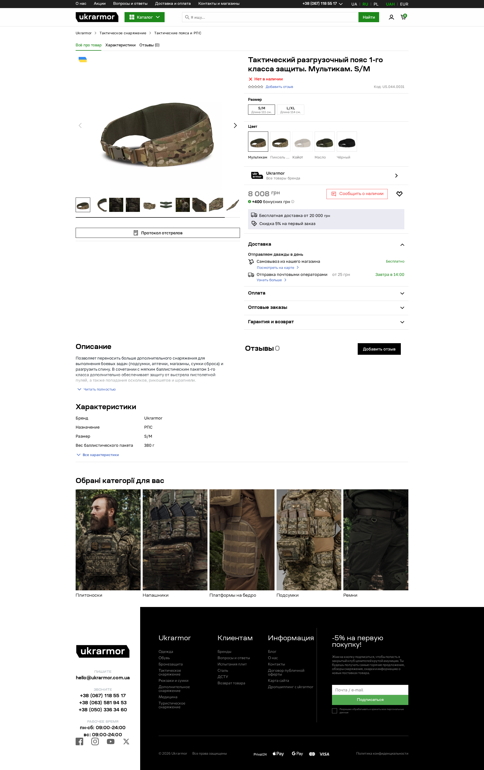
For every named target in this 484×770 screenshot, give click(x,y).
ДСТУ (223, 677)
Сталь (223, 670)
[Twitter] (126, 742)
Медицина (168, 697)
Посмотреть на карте (275, 267)
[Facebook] (79, 742)
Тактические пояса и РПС (177, 33)
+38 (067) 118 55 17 (103, 696)
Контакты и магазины (218, 4)
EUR (404, 4)
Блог (272, 651)
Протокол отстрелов (162, 232)
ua (354, 4)
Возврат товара (231, 683)
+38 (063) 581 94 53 (103, 703)
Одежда (166, 651)
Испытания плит (232, 664)
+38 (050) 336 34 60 (103, 710)
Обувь (164, 658)
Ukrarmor (84, 33)
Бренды (224, 651)
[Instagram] (95, 742)
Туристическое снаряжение (172, 705)
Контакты (276, 664)
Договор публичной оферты (286, 672)
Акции (100, 4)
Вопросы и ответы (130, 4)
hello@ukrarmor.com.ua (103, 678)
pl (376, 4)
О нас (81, 4)
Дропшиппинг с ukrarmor (290, 687)
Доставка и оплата (173, 4)
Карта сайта (278, 680)
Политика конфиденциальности (382, 753)
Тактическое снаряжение (123, 33)
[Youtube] (110, 742)
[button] (97, 17)
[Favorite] (399, 194)
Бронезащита (171, 664)
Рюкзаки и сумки (174, 680)
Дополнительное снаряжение (174, 688)
